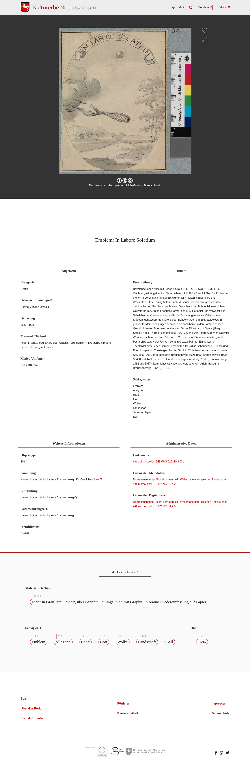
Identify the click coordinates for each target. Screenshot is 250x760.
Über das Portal (31, 708)
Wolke (122, 642)
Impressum (219, 703)
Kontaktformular (32, 718)
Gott (103, 642)
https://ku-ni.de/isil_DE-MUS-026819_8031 (158, 461)
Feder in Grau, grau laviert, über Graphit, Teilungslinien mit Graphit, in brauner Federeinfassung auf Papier (119, 602)
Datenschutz (220, 713)
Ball (169, 642)
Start (24, 698)
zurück (180, 7)
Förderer (123, 703)
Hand (85, 642)
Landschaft (147, 642)
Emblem (38, 642)
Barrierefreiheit (127, 713)
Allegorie (63, 642)
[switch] (204, 30)
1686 (202, 642)
